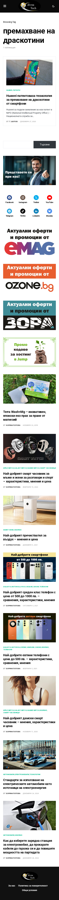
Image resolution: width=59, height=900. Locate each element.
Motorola (16, 587)
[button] (4, 6)
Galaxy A (7, 587)
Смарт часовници (48, 468)
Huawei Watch (33, 468)
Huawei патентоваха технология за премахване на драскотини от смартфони (29, 99)
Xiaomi (36, 587)
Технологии (35, 774)
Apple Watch (8, 468)
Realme (29, 587)
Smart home (8, 530)
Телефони (43, 587)
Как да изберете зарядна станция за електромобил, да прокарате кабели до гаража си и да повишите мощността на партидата (29, 846)
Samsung (31, 647)
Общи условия (29, 890)
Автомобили (8, 774)
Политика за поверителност (33, 885)
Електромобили (22, 774)
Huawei (9, 90)
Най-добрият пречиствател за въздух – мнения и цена (24, 537)
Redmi (23, 647)
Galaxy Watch (20, 468)
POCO (23, 587)
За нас (11, 885)
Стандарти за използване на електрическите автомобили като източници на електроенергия (27, 784)
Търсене (45, 144)
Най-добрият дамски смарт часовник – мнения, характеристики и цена (29, 722)
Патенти (16, 90)
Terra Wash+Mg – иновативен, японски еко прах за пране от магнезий (24, 415)
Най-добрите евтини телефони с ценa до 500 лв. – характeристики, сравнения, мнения (28, 659)
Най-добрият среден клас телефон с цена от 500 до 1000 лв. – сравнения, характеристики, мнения (29, 596)
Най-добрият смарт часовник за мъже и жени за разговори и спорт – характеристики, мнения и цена (28, 477)
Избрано (18, 530)
